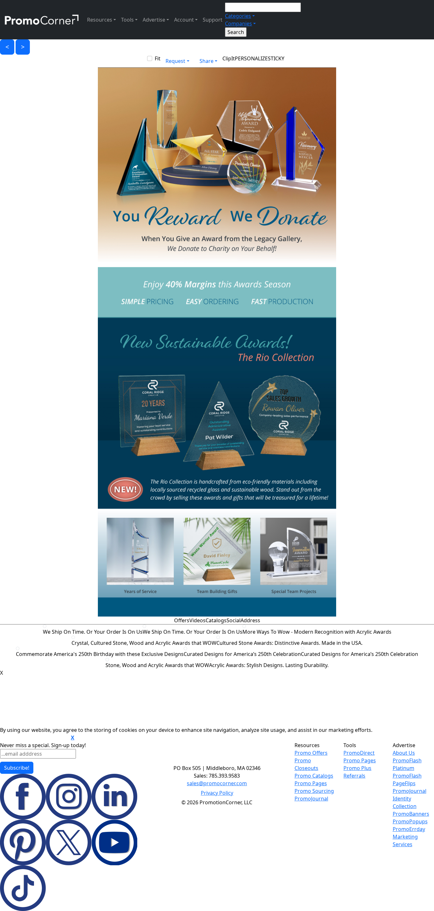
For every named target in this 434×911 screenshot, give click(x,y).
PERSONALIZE (251, 58)
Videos (197, 620)
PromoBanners (411, 813)
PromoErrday (409, 829)
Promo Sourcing (314, 790)
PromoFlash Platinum (407, 764)
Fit (157, 58)
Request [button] (175, 60)
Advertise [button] (154, 19)
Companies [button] (238, 23)
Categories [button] (238, 15)
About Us (404, 752)
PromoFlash (407, 775)
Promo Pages (311, 783)
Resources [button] (99, 19)
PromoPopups (410, 821)
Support (212, 19)
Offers (181, 620)
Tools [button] (127, 19)
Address (250, 620)
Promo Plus (357, 768)
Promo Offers (311, 752)
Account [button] (184, 19)
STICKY (276, 58)
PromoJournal (311, 798)
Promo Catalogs (314, 775)
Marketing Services (405, 840)
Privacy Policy (217, 792)
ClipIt (228, 58)
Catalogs (216, 620)
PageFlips (404, 783)
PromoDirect (359, 752)
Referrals (354, 775)
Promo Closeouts (306, 764)
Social (234, 620)
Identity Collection (405, 802)
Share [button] (207, 60)
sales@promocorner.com (217, 783)
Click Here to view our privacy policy (35, 738)
